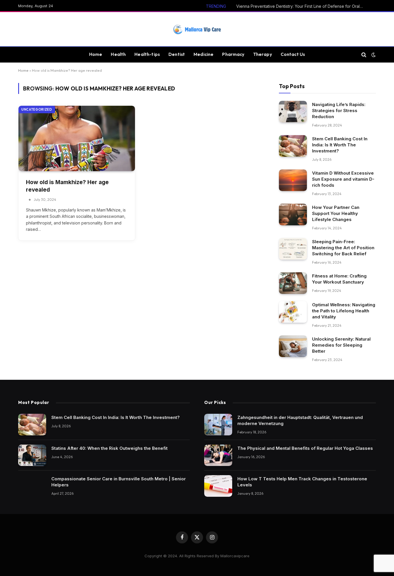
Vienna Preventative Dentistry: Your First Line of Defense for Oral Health (301, 6)
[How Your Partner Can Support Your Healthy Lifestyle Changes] (293, 214)
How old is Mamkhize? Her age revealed (67, 186)
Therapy (262, 54)
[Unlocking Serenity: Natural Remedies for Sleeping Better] (293, 346)
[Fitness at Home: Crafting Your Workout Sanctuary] (293, 283)
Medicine (203, 54)
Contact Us (293, 54)
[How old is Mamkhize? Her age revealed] (76, 138)
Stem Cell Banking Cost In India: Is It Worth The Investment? (339, 145)
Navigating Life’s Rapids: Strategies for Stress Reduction (338, 110)
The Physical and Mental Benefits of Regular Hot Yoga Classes (305, 448)
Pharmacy (233, 54)
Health (118, 54)
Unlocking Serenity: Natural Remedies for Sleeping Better (341, 345)
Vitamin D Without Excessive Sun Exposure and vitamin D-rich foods (343, 179)
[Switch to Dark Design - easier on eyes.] (373, 54)
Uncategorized (36, 109)
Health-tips (147, 54)
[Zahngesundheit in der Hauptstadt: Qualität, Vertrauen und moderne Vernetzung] (218, 424)
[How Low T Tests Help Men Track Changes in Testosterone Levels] (218, 486)
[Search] (363, 54)
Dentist (176, 54)
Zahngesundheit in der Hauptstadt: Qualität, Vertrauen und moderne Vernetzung (300, 420)
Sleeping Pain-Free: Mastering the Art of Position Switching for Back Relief (343, 247)
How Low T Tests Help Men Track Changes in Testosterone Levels (302, 482)
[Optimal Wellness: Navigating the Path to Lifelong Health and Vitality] (293, 312)
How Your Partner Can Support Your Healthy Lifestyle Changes (335, 213)
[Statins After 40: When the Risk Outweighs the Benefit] (32, 455)
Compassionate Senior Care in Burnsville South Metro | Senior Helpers (118, 482)
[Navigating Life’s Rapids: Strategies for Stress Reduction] (293, 111)
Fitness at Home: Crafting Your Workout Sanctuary (339, 279)
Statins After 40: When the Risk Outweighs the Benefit (109, 448)
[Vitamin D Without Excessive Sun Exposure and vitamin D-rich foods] (293, 180)
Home (95, 54)
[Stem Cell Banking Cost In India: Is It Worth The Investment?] (293, 146)
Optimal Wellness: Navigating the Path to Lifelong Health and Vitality (343, 311)
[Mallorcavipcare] (197, 29)
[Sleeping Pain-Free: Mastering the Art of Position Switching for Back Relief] (293, 249)
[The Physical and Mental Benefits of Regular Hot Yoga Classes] (218, 455)
